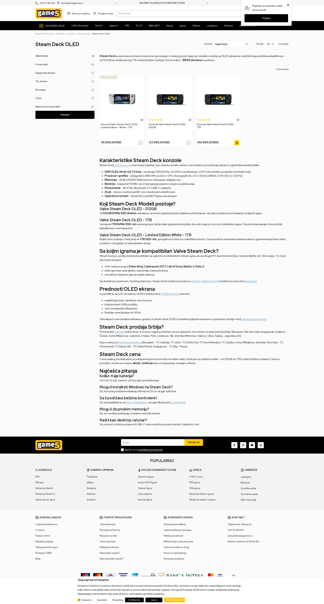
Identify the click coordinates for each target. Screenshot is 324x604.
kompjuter (251, 281)
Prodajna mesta (105, 13)
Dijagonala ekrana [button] (45, 72)
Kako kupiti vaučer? (110, 552)
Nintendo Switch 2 (45, 493)
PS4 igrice (194, 488)
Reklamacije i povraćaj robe (178, 541)
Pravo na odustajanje (175, 552)
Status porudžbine (81, 13)
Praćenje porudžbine (175, 524)
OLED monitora (170, 294)
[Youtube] (252, 445)
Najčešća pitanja (44, 541)
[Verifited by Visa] (220, 575)
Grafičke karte (248, 488)
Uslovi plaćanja (107, 524)
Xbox (129, 402)
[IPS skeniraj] (234, 575)
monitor (195, 281)
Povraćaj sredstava (174, 558)
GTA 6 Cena (196, 476)
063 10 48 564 (47, 3)
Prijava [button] (266, 18)
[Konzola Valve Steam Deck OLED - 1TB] (218, 99)
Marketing (117, 600)
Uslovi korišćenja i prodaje (177, 529)
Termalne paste (249, 494)
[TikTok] (261, 445)
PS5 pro (39, 482)
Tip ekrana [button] (41, 81)
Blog (37, 558)
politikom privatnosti (151, 449)
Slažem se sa (144, 450)
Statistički (102, 600)
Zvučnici (91, 499)
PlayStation (140, 402)
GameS (119, 332)
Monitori (91, 493)
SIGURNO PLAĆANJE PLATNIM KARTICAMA (162, 3)
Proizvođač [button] (41, 64)
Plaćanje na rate (108, 535)
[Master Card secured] (211, 575)
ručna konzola (123, 165)
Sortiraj (208, 44)
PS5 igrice (194, 482)
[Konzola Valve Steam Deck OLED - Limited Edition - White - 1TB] (122, 99)
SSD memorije (248, 499)
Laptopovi (246, 476)
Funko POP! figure (147, 482)
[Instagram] (243, 445)
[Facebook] (234, 445)
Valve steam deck (45, 499)
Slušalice (91, 488)
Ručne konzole (83, 33)
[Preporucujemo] (109, 77)
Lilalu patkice (145, 493)
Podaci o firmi (42, 535)
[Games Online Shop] (48, 13)
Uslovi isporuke (108, 541)
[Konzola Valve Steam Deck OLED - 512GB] (170, 99)
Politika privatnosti (109, 547)
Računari (245, 482)
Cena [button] (38, 98)
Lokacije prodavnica (46, 524)
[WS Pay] (148, 575)
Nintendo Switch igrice (201, 493)
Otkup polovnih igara (46, 547)
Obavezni (86, 600)
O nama (39, 529)
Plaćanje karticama (110, 529)
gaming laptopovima (253, 319)
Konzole (70, 33)
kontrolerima (177, 402)
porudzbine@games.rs (72, 3)
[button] (142, 120)
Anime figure (145, 499)
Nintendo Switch (44, 488)
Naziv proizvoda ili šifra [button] (47, 106)
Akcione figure (146, 476)
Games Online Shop (44, 33)
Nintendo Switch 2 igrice (202, 499)
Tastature (92, 476)
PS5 (37, 476)
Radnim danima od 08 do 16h (243, 541)
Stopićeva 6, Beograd (239, 524)
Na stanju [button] (40, 89)
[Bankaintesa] (181, 575)
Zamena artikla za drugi (176, 547)
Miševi (90, 482)
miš (216, 281)
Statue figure (145, 488)
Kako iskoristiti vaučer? (112, 558)
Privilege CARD (43, 552)
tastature (206, 281)
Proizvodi (60, 33)
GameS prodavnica (129, 342)
